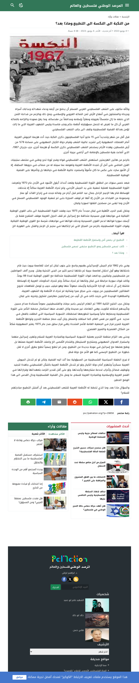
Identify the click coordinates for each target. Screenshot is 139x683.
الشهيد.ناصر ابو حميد (74, 600)
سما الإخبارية (100, 665)
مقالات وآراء (113, 17)
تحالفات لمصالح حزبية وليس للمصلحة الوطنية (91, 435)
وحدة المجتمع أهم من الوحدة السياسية (27, 471)
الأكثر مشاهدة (56, 434)
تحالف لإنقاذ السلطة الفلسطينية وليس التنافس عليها (91, 495)
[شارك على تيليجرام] (43, 402)
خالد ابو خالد (78, 615)
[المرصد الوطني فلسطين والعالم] (69, 561)
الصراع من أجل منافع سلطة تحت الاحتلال (89, 464)
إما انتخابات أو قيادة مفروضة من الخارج (27, 486)
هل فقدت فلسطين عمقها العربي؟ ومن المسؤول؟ (28, 500)
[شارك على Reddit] (75, 402)
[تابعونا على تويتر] (70, 579)
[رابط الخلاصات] (75, 579)
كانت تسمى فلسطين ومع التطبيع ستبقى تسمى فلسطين (93, 246)
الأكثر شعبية (38, 434)
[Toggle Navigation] (128, 5)
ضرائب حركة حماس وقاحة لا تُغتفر (28, 442)
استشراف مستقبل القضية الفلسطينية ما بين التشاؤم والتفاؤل (28, 459)
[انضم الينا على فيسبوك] (64, 579)
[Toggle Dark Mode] (21, 5)
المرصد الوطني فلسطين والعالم (96, 5)
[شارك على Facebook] (121, 402)
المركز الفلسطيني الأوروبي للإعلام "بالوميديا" (85, 671)
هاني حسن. (78, 630)
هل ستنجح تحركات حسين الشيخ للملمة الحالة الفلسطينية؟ (89, 449)
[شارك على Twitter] (106, 402)
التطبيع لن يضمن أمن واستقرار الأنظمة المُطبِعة (99, 240)
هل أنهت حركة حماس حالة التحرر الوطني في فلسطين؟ (89, 508)
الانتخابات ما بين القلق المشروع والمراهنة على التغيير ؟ (90, 479)
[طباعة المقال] (28, 402)
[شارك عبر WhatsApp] (90, 402)
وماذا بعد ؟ (118, 253)
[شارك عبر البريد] (59, 402)
